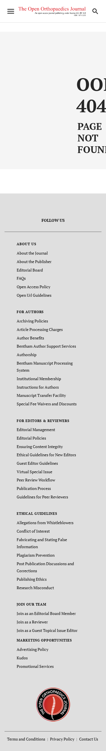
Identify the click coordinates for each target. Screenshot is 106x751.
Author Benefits (30, 338)
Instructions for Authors (38, 387)
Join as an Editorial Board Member (46, 613)
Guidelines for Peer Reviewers (42, 497)
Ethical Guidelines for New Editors (46, 454)
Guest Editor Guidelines (37, 463)
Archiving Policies (32, 321)
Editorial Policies (31, 438)
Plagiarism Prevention (36, 555)
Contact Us (88, 739)
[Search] (95, 11)
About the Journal (32, 253)
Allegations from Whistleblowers (45, 522)
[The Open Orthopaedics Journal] (53, 704)
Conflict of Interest (33, 531)
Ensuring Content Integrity (40, 446)
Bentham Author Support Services (46, 346)
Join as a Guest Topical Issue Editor (47, 630)
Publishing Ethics (32, 579)
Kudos (22, 657)
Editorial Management (36, 429)
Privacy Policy (62, 739)
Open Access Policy (33, 286)
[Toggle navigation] (10, 11)
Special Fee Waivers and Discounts (47, 403)
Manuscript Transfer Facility (41, 395)
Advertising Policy (32, 649)
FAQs (21, 278)
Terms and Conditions (26, 739)
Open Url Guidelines (34, 295)
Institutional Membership (39, 378)
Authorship (26, 354)
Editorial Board (30, 270)
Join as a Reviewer (32, 622)
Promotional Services (35, 666)
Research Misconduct (35, 587)
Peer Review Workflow (36, 480)
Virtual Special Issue (34, 471)
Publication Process (34, 488)
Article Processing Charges (40, 329)
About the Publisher (34, 261)
